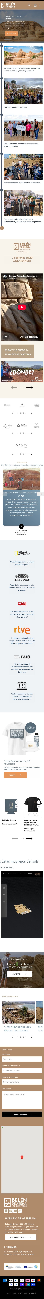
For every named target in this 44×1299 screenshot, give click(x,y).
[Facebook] (6, 1211)
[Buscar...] (29, 5)
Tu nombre (6, 1054)
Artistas (16, 974)
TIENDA (12, 775)
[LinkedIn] (15, 1211)
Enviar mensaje (20, 1114)
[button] (22, 1157)
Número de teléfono (10, 1077)
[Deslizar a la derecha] (29, 387)
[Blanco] (36, 815)
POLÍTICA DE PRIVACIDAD (27, 1293)
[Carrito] (35, 5)
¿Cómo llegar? (17, 1237)
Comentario (7, 1088)
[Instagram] (11, 1211)
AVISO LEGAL (11, 1293)
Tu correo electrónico (11, 1066)
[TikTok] (20, 1211)
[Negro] (30, 815)
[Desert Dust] (33, 815)
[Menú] (40, 5)
